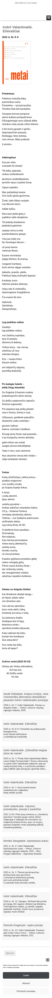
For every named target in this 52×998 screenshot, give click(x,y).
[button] (47, 959)
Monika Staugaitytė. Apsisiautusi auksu (25, 840)
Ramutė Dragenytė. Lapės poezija (23, 925)
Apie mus (10, 953)
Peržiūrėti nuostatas (26, 991)
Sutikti (26, 975)
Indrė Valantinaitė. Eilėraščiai (20, 723)
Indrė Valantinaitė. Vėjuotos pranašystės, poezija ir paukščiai (22, 808)
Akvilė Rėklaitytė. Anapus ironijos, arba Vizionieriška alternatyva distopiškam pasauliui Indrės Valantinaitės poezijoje (25, 697)
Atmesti (26, 983)
